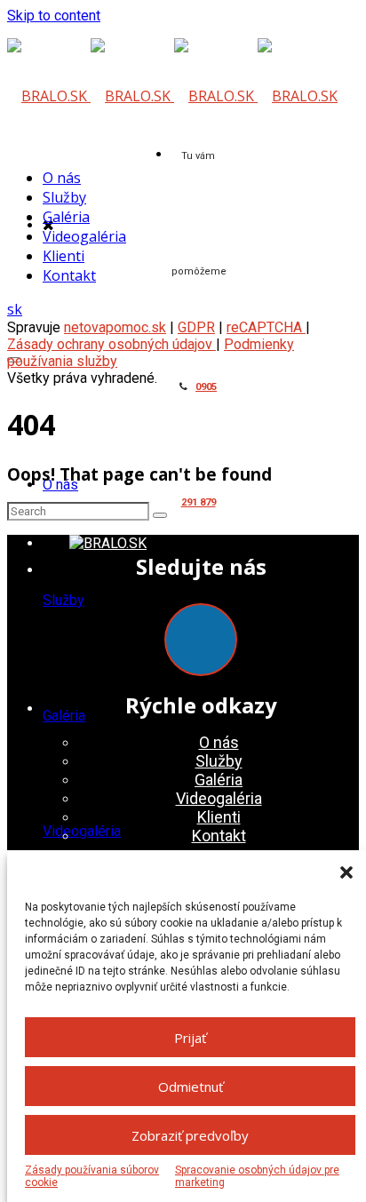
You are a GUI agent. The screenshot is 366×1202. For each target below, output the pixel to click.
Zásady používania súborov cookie (92, 1176)
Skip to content (53, 15)
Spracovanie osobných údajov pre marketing (257, 1176)
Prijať (190, 1038)
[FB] (200, 639)
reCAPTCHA (266, 327)
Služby (63, 600)
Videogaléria (82, 831)
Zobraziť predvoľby (190, 1135)
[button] (346, 872)
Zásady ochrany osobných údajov (111, 344)
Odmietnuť (190, 1086)
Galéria (64, 715)
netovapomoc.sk (115, 327)
